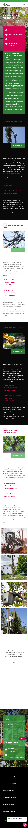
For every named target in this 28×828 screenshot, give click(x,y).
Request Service (18, 145)
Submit (22, 738)
